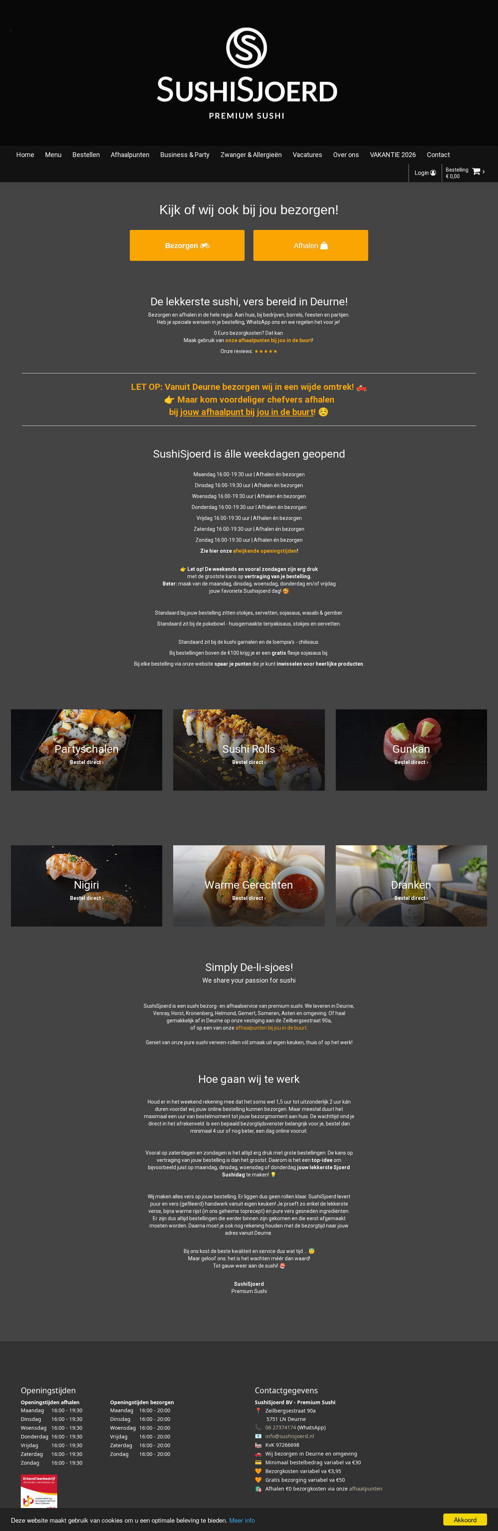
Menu (53, 154)
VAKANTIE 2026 (393, 154)
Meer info (242, 1519)
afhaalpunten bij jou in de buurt (271, 1028)
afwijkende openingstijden (265, 551)
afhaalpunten (365, 1488)
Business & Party (185, 154)
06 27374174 (280, 1427)
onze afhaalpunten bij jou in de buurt (268, 340)
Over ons (346, 154)
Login (422, 172)
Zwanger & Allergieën (251, 154)
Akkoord (465, 1519)
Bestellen (86, 154)
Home (25, 154)
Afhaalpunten (130, 154)
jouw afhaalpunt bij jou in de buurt (247, 412)
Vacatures (307, 154)
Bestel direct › (87, 762)
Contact (438, 154)
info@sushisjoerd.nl (289, 1436)
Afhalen (307, 246)
